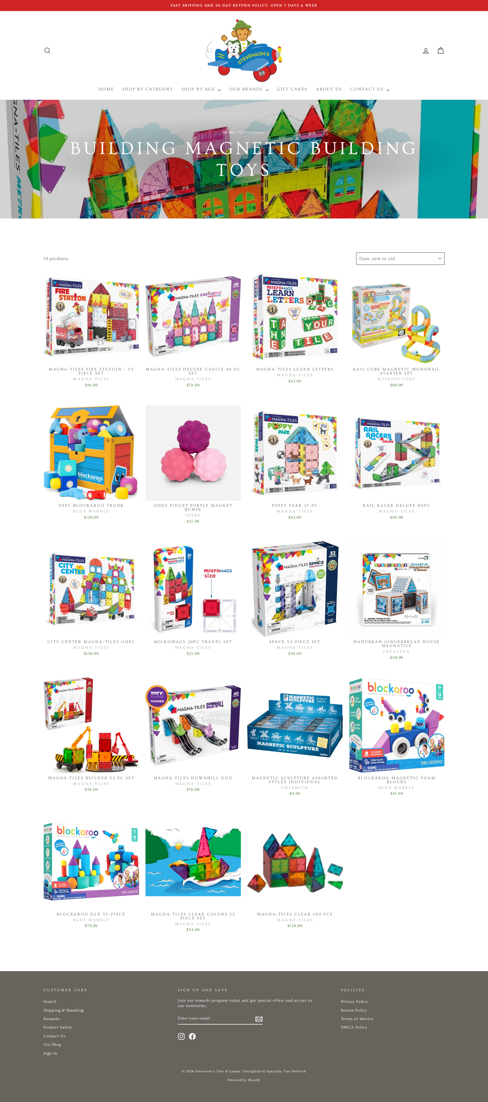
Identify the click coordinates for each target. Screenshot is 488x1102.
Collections (250, 132)
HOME (106, 89)
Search (49, 1001)
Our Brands (246, 89)
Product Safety (57, 1027)
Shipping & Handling (63, 1010)
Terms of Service (357, 1019)
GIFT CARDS (292, 89)
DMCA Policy (354, 1027)
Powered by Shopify (244, 1080)
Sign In (50, 1053)
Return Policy (354, 1010)
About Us (329, 89)
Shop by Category (147, 89)
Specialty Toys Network (286, 1071)
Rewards (51, 1019)
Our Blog (52, 1044)
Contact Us (367, 89)
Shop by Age (199, 89)
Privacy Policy (354, 1001)
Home (228, 132)
